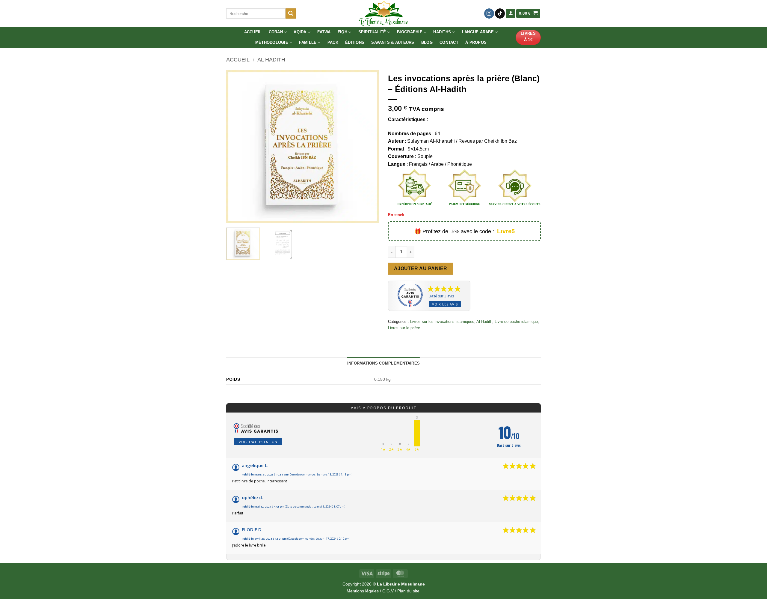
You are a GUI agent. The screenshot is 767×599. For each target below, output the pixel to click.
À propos (476, 42)
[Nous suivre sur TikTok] (500, 13)
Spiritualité (372, 32)
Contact (449, 42)
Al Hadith (271, 59)
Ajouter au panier (420, 268)
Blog (427, 42)
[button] (510, 14)
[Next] (368, 146)
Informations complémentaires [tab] (383, 363)
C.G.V (388, 591)
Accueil (253, 32)
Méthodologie (271, 42)
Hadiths (442, 32)
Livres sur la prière (404, 328)
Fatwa (323, 32)
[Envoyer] (291, 13)
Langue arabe (478, 32)
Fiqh (342, 32)
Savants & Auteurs (392, 42)
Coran (276, 32)
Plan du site (408, 591)
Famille (307, 42)
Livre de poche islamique (516, 321)
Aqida (300, 32)
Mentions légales (363, 591)
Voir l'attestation (258, 442)
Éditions (354, 42)
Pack (332, 42)
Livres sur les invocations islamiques (442, 321)
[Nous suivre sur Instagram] (489, 13)
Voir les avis (445, 304)
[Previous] (236, 146)
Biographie (409, 32)
